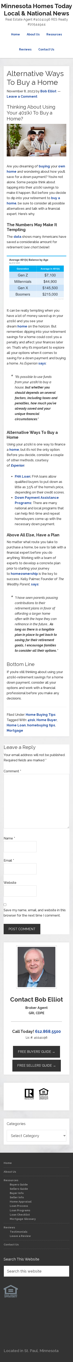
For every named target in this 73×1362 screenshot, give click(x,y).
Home (8, 1162)
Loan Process (19, 1205)
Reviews (9, 1227)
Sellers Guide (19, 1188)
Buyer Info (17, 1193)
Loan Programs (20, 1210)
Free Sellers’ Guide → (36, 1065)
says (42, 363)
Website (10, 883)
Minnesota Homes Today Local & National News (36, 9)
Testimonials (18, 1231)
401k (31, 720)
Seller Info (17, 1197)
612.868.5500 (48, 1031)
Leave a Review (20, 1236)
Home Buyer (46, 720)
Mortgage (15, 730)
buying (44, 166)
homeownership (24, 574)
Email (9, 860)
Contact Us (11, 1244)
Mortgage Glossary (23, 1218)
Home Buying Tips (41, 715)
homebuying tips (41, 725)
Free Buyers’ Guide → (36, 1052)
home (22, 326)
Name (9, 838)
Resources (11, 1180)
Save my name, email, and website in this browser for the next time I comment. (35, 912)
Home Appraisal (20, 1201)
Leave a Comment (22, 96)
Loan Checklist (20, 1214)
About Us (10, 1171)
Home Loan (16, 725)
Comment (12, 771)
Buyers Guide (19, 1184)
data (17, 237)
